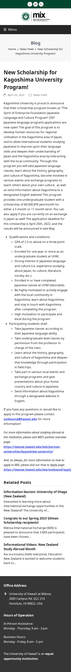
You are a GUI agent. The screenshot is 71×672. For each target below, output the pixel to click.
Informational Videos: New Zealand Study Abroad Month (31, 546)
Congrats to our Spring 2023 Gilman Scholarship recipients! (31, 520)
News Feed (40, 95)
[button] (10, 29)
